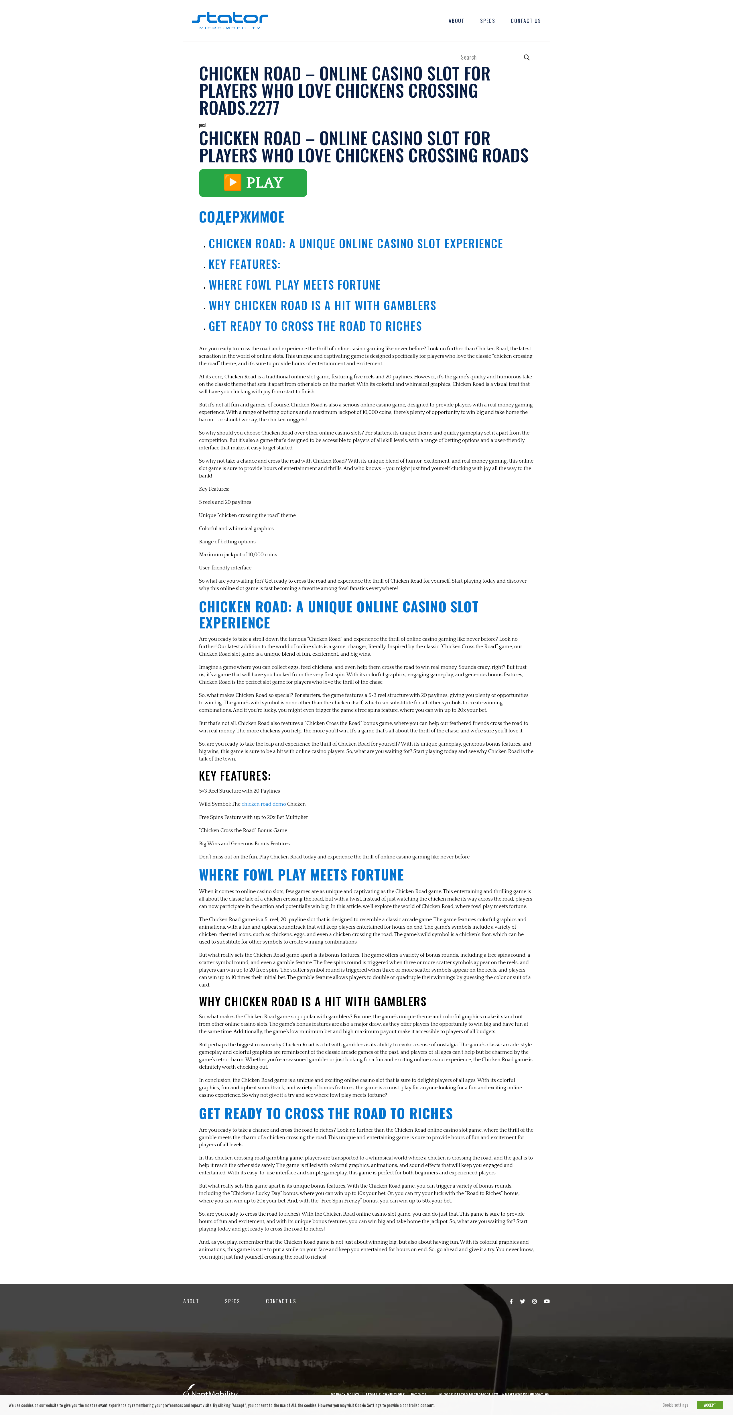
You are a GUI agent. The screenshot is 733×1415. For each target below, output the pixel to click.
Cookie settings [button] (675, 1405)
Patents (419, 1395)
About (457, 20)
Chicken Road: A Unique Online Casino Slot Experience (356, 243)
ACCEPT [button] (710, 1405)
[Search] (527, 57)
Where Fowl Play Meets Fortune (295, 284)
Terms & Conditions (385, 1395)
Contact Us (526, 20)
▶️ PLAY (253, 183)
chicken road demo (264, 804)
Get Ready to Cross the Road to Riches (315, 325)
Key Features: (245, 263)
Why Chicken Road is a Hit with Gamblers (322, 305)
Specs (487, 20)
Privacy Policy (345, 1395)
